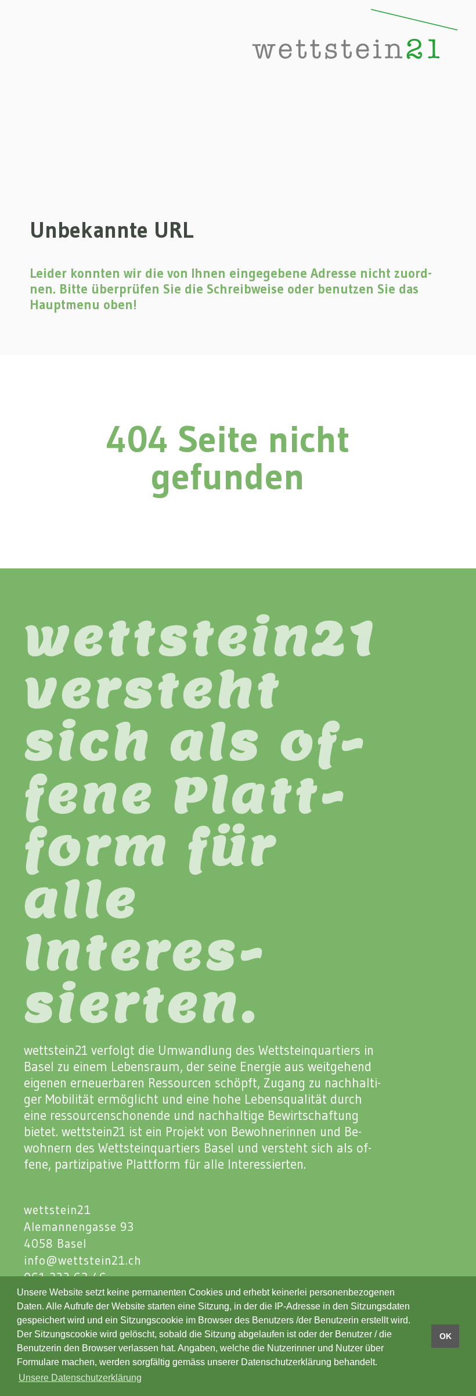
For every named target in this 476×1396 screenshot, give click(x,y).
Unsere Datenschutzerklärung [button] (80, 1378)
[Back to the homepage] (317, 47)
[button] (25, 48)
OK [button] (445, 1336)
